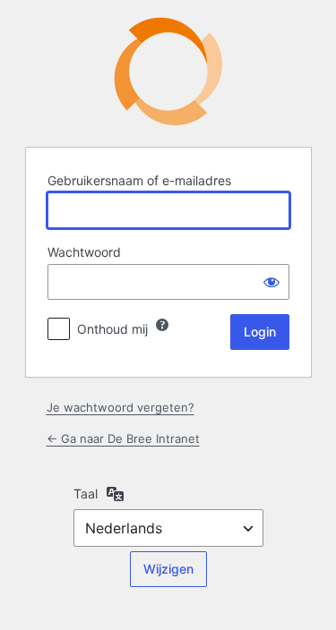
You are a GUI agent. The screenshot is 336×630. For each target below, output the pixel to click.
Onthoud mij (112, 328)
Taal (85, 493)
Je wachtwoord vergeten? (120, 407)
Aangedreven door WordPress (168, 71)
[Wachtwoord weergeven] (271, 282)
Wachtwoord (84, 252)
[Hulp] (162, 325)
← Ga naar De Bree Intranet (123, 438)
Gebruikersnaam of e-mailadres (139, 180)
